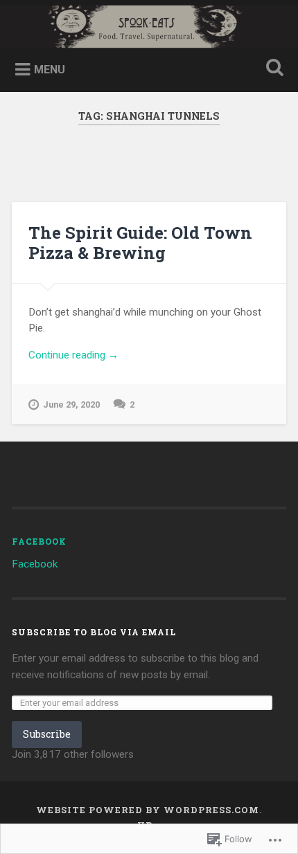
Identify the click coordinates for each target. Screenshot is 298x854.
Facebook (39, 541)
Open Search (272, 68)
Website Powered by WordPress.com (147, 809)
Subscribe (47, 734)
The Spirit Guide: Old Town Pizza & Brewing (140, 242)
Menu (49, 69)
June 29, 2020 (71, 404)
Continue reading (73, 355)
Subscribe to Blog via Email (94, 631)
